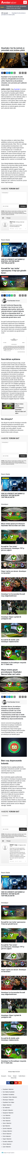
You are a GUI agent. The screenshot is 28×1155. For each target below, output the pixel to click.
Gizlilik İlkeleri (22, 1076)
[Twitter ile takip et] (12, 1082)
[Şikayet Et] (25, 228)
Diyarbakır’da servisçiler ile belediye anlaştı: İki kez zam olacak (16, 7)
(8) (20, 861)
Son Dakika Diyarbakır (9, 1092)
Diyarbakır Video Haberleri (10, 1097)
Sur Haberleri (6, 1107)
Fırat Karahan (11, 300)
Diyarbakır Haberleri (8, 1089)
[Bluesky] (7, 73)
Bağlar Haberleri (7, 1105)
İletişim (15, 1076)
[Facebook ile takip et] (8, 1082)
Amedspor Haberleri (8, 1099)
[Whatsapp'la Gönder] (12, 73)
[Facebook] (2, 73)
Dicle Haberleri (7, 1136)
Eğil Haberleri (6, 1126)
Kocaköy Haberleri (8, 1141)
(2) (17, 861)
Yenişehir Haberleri (8, 1110)
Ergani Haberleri (7, 1139)
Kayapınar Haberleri (8, 1113)
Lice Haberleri (6, 1115)
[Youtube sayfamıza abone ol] (16, 1082)
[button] (20, 73)
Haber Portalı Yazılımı (9, 1152)
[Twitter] (5, 73)
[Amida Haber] (8, 2)
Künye (9, 1076)
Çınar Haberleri (7, 1146)
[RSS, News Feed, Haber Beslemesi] (20, 1082)
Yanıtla (12, 228)
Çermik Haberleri (7, 1128)
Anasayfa (5, 13)
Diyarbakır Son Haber (8, 1102)
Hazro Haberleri (7, 1123)
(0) (17, 228)
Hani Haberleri (6, 1120)
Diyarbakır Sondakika (8, 1094)
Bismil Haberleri (7, 1133)
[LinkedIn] (9, 73)
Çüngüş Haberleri (7, 1131)
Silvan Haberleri (7, 1144)
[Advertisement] (14, 32)
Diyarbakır (17, 89)
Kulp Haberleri (6, 1118)
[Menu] (25, 2)
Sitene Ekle (13, 1078)
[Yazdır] (15, 73)
